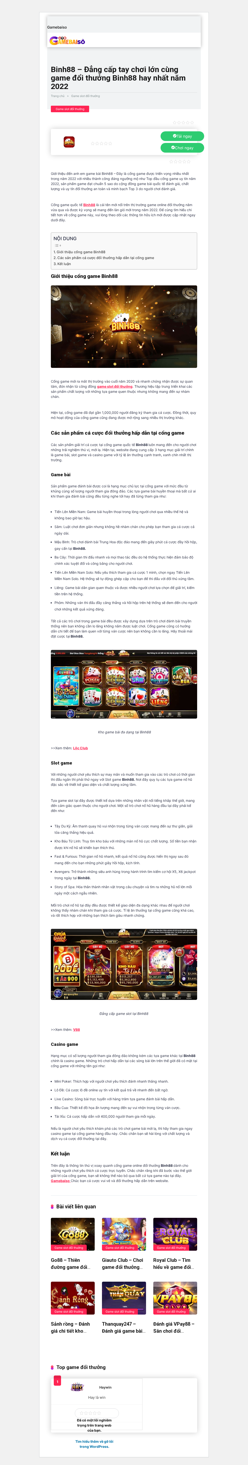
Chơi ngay (184, 147)
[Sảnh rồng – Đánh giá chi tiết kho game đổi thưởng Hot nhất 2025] (73, 1298)
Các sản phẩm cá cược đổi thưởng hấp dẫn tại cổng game (105, 258)
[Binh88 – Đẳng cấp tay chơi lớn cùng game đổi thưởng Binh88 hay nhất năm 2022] (69, 146)
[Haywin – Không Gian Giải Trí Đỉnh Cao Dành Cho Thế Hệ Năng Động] (77, 1390)
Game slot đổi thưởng (85, 96)
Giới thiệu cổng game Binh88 (81, 252)
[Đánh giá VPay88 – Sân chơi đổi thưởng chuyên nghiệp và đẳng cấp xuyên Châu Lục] (175, 1298)
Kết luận (64, 264)
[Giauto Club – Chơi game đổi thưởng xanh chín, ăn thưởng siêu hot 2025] (124, 1234)
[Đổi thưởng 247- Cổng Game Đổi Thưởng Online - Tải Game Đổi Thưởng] (78, 40)
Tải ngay (184, 136)
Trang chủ (57, 96)
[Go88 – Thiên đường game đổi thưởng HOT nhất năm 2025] (73, 1234)
